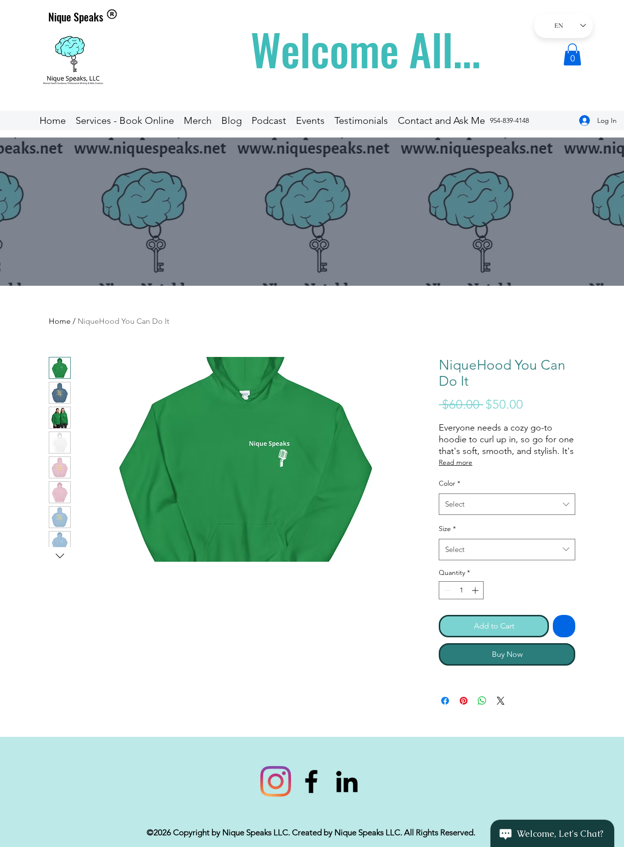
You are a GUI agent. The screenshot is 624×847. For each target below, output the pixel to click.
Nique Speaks (75, 16)
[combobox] (507, 504)
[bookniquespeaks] (275, 781)
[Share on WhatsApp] (482, 701)
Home (60, 321)
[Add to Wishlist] (564, 626)
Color (449, 483)
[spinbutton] (461, 590)
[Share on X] (501, 701)
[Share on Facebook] (445, 701)
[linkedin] (347, 781)
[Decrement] (446, 590)
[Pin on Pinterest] (463, 701)
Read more (455, 462)
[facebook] (311, 781)
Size (447, 528)
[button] (572, 54)
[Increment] (476, 590)
